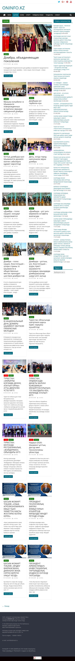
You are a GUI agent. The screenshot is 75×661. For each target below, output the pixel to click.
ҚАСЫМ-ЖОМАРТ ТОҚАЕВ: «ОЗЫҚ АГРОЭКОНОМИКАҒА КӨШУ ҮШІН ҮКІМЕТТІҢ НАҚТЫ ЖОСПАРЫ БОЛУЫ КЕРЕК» (14, 508)
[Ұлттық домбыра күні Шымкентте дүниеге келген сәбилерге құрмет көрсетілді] (14, 139)
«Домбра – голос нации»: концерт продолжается (12, 213)
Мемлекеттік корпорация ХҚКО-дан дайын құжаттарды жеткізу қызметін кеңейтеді (63, 135)
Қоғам (15, 15)
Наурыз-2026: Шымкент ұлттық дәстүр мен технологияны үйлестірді (37, 447)
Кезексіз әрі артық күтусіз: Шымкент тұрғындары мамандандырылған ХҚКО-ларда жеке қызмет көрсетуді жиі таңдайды (63, 161)
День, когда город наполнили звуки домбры (37, 159)
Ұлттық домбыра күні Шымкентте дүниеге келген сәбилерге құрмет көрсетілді (14, 160)
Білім (22, 15)
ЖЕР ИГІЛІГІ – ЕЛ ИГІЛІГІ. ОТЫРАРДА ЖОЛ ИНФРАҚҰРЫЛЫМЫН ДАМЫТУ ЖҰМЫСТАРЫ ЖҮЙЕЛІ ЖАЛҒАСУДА (63, 97)
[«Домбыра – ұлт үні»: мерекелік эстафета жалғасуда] (40, 194)
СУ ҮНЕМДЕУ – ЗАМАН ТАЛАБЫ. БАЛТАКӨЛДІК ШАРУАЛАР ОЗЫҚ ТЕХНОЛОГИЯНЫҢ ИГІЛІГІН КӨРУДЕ (62, 86)
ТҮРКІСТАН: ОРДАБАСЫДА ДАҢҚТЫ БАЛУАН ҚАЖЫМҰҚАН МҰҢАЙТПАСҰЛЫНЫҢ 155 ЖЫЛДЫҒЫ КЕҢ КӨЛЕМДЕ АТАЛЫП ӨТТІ (39, 387)
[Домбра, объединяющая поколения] (27, 25)
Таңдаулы (49, 15)
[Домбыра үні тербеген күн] (40, 83)
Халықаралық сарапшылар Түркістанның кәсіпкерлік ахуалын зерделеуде (62, 76)
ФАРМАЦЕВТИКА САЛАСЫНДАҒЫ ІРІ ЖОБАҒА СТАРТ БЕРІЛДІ (62, 152)
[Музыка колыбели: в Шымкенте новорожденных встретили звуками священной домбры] (14, 83)
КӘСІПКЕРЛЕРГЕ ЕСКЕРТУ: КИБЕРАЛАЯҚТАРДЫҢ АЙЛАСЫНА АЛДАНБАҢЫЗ (62, 144)
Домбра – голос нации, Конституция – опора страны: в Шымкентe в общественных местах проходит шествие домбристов (14, 268)
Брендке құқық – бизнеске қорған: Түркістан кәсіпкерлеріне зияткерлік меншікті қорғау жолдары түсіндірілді (62, 29)
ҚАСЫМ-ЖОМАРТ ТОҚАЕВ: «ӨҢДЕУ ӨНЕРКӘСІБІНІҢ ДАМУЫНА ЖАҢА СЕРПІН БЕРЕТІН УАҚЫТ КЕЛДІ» (12, 569)
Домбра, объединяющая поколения (21, 59)
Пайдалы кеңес (38, 15)
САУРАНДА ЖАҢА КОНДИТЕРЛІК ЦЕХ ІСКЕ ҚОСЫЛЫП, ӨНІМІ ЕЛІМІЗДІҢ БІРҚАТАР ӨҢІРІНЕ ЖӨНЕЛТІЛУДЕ (63, 258)
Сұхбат (57, 15)
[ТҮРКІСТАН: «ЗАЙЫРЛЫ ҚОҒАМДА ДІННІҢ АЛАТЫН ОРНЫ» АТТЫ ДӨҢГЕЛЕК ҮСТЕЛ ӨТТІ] (14, 361)
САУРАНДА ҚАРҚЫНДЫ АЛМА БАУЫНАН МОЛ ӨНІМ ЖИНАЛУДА (63, 214)
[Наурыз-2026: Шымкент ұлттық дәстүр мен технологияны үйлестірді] (40, 425)
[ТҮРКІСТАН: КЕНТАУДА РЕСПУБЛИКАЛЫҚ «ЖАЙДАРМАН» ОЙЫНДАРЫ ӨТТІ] (14, 425)
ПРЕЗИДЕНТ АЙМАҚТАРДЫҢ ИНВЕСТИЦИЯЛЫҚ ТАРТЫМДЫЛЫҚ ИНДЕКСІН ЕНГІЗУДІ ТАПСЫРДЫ (38, 569)
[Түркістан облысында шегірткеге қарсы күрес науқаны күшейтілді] (40, 304)
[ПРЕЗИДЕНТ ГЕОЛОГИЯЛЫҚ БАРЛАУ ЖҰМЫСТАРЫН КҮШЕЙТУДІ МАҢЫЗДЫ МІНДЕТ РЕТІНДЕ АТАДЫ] (40, 484)
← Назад (5, 606)
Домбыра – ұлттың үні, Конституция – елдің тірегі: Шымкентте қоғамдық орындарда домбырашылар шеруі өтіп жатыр (39, 268)
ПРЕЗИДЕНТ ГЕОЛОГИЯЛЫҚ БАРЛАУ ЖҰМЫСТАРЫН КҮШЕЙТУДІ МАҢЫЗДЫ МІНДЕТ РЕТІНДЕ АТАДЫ (38, 508)
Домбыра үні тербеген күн (35, 102)
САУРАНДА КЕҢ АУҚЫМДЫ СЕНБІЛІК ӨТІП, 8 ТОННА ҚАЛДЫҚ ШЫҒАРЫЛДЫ (62, 205)
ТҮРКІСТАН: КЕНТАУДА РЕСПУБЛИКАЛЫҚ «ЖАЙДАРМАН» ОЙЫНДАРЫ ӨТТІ (12, 447)
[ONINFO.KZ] (4, 15)
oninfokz (16, 64)
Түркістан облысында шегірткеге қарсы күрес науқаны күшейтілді (39, 323)
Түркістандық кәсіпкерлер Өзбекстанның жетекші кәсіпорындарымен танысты (63, 50)
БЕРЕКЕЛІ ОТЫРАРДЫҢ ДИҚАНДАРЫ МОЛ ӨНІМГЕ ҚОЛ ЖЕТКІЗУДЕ (62, 188)
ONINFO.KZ (13, 8)
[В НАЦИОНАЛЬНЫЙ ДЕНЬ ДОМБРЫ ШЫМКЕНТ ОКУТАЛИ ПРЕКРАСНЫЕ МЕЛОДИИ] (14, 304)
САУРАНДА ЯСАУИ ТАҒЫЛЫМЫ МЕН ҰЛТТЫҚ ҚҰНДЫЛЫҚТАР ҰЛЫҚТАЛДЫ (63, 180)
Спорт (28, 15)
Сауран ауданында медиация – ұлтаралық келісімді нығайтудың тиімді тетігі (63, 67)
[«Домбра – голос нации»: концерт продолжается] (14, 194)
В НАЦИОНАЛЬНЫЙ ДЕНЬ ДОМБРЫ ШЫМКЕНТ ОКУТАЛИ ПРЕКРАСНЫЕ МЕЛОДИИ (14, 326)
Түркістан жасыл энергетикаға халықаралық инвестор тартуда (62, 128)
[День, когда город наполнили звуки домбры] (40, 139)
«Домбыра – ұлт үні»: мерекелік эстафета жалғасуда (39, 213)
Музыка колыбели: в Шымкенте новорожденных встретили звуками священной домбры (14, 106)
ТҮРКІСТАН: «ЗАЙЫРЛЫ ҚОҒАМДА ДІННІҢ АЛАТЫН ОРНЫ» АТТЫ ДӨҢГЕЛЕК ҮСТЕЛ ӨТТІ (12, 384)
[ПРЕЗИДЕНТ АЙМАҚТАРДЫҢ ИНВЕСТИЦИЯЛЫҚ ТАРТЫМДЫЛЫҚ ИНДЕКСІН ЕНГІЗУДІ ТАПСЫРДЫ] (40, 546)
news (9, 15)
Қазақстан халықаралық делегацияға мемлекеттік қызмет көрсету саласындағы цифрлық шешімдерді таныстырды (63, 171)
